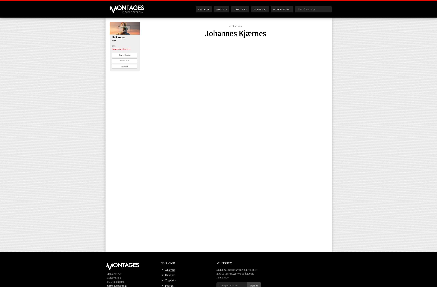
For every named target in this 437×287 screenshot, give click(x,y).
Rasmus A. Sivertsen (121, 48)
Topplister (240, 9)
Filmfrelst (259, 9)
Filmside (124, 66)
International (282, 9)
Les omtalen (124, 60)
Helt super (118, 37)
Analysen (203, 9)
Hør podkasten (124, 55)
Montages (115, 6)
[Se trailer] (125, 33)
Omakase (221, 9)
